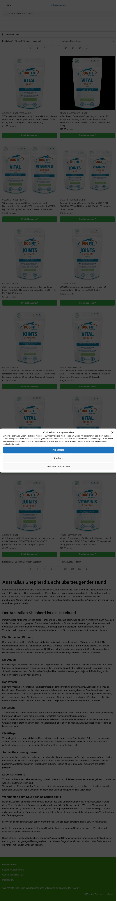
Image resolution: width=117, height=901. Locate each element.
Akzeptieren (58, 450)
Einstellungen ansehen (58, 466)
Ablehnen (58, 458)
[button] (112, 432)
